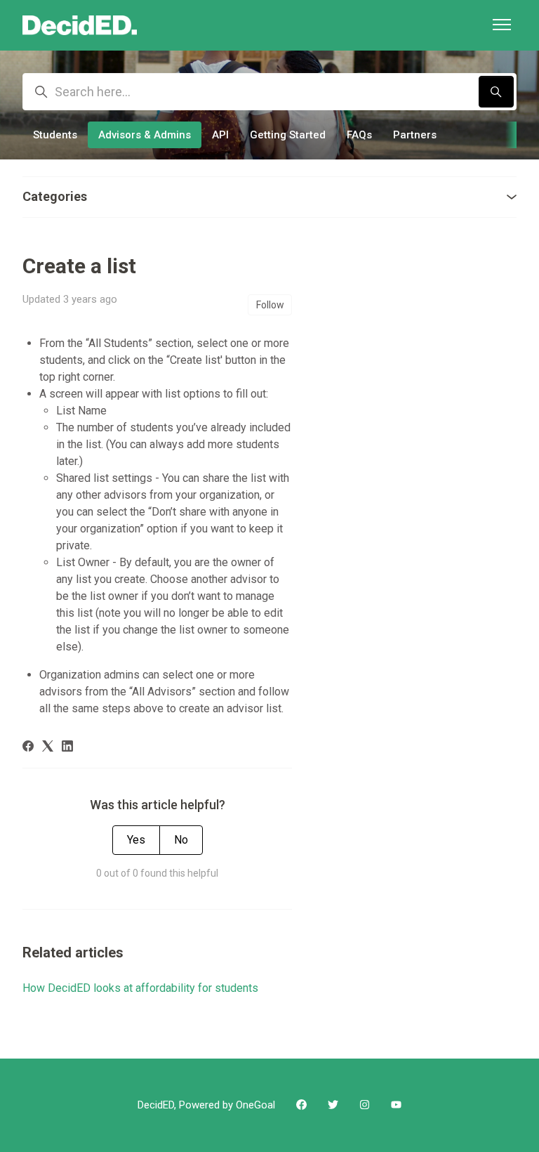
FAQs (359, 135)
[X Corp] (47, 747)
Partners (415, 135)
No (181, 839)
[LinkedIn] (67, 747)
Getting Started (288, 135)
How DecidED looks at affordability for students (140, 988)
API (220, 135)
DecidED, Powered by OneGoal (206, 1105)
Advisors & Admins (144, 135)
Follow (270, 304)
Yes (136, 839)
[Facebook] (28, 747)
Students (55, 135)
